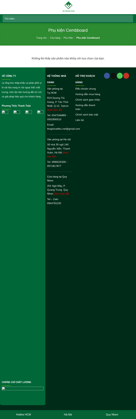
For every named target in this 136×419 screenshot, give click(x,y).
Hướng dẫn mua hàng (87, 94)
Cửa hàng (55, 38)
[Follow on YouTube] (126, 76)
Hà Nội (68, 414)
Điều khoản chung (85, 88)
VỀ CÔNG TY (9, 76)
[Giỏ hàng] (131, 7)
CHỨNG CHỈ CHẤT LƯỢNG (16, 382)
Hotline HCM (23, 414)
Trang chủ (41, 38)
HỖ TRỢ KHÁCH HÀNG (85, 79)
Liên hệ (79, 120)
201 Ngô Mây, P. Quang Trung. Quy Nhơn (58, 189)
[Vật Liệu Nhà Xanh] (68, 7)
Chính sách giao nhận (87, 99)
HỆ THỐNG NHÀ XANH (56, 79)
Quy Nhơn (112, 414)
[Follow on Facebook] (107, 76)
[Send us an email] (113, 76)
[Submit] (130, 19)
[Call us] (120, 76)
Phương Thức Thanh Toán (16, 106)
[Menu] (5, 7)
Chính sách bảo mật (86, 114)
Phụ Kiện (68, 38)
